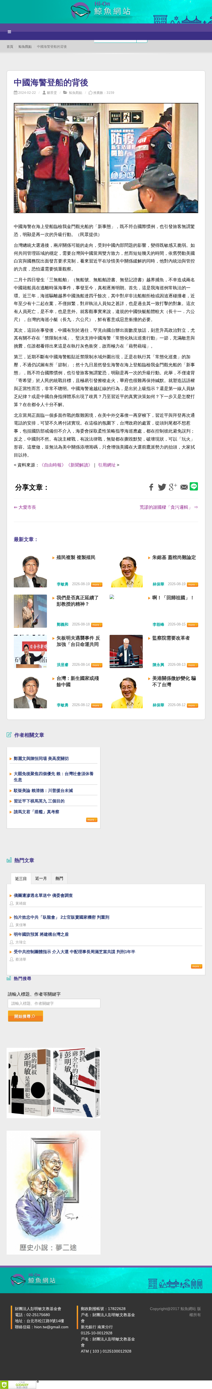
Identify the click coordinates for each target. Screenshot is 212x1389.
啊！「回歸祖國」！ (173, 597)
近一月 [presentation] (41, 878)
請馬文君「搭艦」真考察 (36, 811)
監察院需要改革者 (171, 638)
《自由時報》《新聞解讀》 (65, 465)
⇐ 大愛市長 (25, 507)
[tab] (21, 878)
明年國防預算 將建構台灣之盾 (41, 934)
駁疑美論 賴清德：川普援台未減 (43, 790)
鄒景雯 (52, 93)
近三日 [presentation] (21, 878)
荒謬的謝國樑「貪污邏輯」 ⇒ (169, 507)
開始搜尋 (22, 1016)
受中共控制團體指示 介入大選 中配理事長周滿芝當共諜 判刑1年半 (74, 951)
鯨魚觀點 (25, 47)
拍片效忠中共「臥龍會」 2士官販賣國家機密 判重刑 (61, 917)
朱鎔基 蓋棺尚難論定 (174, 557)
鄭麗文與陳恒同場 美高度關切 (41, 758)
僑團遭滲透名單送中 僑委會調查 (43, 895)
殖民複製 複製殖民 (76, 557)
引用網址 (107, 465)
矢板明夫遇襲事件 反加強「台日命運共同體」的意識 (78, 644)
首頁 (10, 47)
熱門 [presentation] (59, 878)
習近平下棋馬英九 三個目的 (39, 801)
